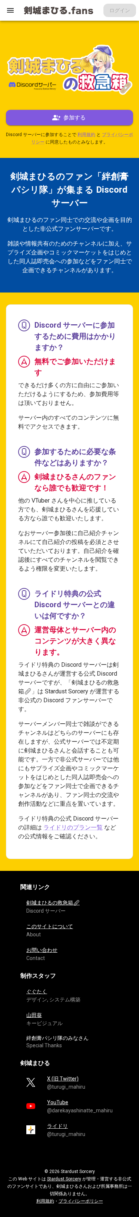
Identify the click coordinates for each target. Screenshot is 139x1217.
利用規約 (86, 134)
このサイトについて (49, 926)
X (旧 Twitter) (63, 1079)
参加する (74, 117)
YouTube (57, 1102)
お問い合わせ (41, 950)
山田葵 (34, 1015)
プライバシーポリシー (81, 1201)
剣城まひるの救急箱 (53, 903)
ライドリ (57, 1126)
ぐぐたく (36, 991)
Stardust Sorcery (64, 1178)
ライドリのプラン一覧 (73, 827)
